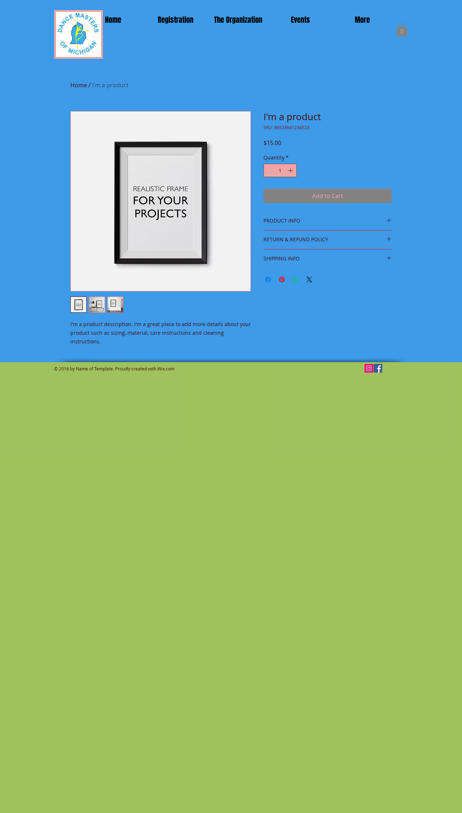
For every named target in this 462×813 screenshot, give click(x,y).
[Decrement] (269, 170)
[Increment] (291, 170)
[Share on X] (309, 279)
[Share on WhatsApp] (295, 279)
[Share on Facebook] (268, 279)
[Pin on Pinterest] (282, 279)
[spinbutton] (280, 170)
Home (78, 85)
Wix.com (165, 369)
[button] (402, 29)
